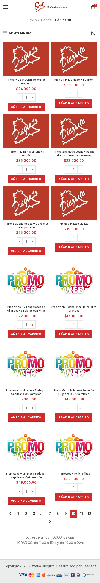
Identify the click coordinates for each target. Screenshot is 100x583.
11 (81, 513)
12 (89, 513)
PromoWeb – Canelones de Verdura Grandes (73, 309)
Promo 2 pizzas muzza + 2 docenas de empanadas (26, 225)
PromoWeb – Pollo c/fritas (74, 473)
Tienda (45, 20)
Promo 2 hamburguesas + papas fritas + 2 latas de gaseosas (74, 153)
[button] (26, 107)
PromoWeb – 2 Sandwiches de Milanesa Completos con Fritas (26, 309)
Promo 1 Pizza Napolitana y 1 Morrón (26, 153)
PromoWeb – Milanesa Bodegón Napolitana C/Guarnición (26, 475)
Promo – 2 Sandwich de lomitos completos (26, 81)
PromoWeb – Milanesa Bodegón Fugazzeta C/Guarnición (74, 392)
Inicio (33, 20)
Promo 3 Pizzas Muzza (74, 224)
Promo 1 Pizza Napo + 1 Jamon (73, 80)
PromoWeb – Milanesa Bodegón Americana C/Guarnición (26, 392)
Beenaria (89, 566)
